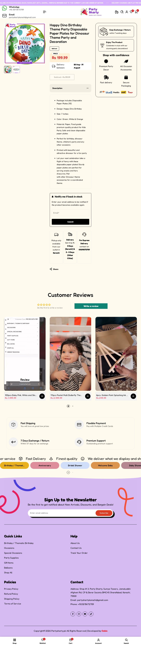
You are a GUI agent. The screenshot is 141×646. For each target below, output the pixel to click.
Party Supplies (11, 557)
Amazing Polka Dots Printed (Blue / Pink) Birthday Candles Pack (34, 632)
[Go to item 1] (68, 406)
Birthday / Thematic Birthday (18, 543)
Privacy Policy (11, 588)
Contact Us (76, 548)
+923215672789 (86, 604)
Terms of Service (12, 603)
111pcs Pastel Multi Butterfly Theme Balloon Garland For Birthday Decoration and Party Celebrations (67, 395)
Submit (70, 222)
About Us (75, 543)
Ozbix (104, 630)
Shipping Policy (11, 598)
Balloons (8, 567)
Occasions (9, 548)
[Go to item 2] (72, 406)
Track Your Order (79, 552)
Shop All (8, 572)
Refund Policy (11, 593)
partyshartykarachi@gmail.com (92, 600)
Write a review (91, 306)
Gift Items (8, 562)
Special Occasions (13, 552)
